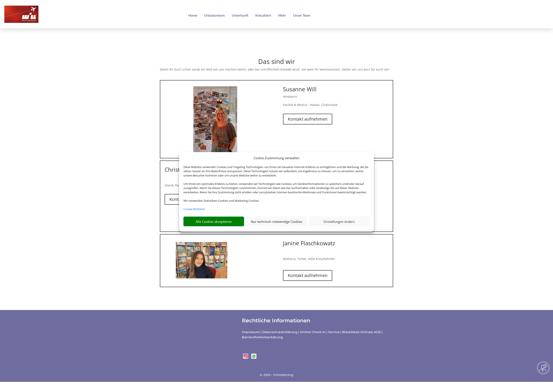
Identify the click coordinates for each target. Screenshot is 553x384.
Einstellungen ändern (339, 221)
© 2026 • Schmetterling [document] (276, 375)
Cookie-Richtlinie (194, 209)
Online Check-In (313, 332)
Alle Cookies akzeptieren (214, 221)
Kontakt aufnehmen (307, 119)
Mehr (282, 15)
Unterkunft (240, 15)
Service (334, 332)
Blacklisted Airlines (357, 332)
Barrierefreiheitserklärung (262, 337)
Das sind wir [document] (276, 62)
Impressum (251, 332)
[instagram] (246, 358)
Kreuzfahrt (263, 15)
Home (192, 15)
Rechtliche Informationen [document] (276, 320)
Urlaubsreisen (214, 15)
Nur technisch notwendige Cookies (276, 221)
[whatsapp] (253, 358)
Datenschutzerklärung (279, 332)
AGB (377, 332)
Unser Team (301, 15)
